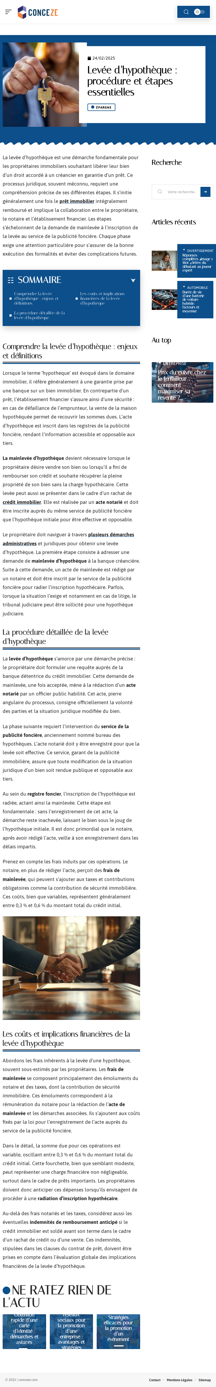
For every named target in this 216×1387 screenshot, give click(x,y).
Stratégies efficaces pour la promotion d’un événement (118, 1328)
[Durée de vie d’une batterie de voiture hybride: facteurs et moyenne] (164, 299)
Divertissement (200, 251)
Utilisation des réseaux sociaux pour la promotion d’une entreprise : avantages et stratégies (71, 1328)
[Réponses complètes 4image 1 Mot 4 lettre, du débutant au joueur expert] (164, 261)
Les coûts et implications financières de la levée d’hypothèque (102, 298)
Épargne (104, 107)
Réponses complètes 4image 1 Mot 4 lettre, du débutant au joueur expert (198, 263)
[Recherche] (186, 12)
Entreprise (174, 363)
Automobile (197, 288)
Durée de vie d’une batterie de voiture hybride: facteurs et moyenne (193, 301)
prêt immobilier (77, 201)
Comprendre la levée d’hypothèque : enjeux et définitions (36, 298)
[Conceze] (38, 12)
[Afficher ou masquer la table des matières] (98, 281)
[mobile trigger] (9, 12)
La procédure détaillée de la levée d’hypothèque (39, 315)
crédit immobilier (22, 502)
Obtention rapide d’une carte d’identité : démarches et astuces (24, 1328)
